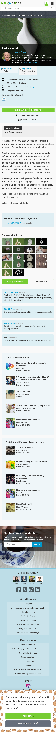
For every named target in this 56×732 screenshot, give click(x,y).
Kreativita (23, 15)
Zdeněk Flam (9, 309)
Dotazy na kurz (41, 282)
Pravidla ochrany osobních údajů (28, 674)
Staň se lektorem (28, 645)
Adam (40, 584)
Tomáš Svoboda (11, 292)
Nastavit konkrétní (28, 723)
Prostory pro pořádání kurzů (28, 628)
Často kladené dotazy (28, 653)
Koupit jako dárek (29, 120)
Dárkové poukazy (28, 657)
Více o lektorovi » (30, 62)
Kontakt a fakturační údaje (28, 633)
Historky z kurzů (28, 612)
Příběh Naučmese (28, 616)
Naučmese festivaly (28, 620)
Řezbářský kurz (14, 223)
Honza (32, 584)
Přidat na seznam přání (29, 115)
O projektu (28, 604)
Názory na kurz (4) (15, 282)
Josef (24, 584)
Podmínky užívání (28, 661)
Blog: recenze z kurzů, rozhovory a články (28, 608)
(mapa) (33, 87)
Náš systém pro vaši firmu (28, 624)
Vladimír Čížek (19, 52)
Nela (16, 584)
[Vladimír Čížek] (6, 57)
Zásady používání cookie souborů (28, 669)
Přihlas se (30, 109)
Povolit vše (28, 715)
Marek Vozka (9, 323)
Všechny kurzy (8, 15)
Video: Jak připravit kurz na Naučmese (28, 649)
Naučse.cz (11, 3)
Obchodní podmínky (28, 665)
